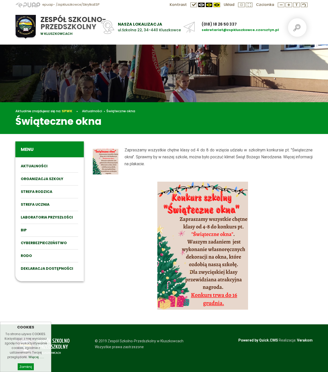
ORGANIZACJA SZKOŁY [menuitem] (42, 178)
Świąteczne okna (120, 111)
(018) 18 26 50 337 (219, 24)
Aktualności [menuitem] (34, 166)
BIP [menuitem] (24, 230)
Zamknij (25, 367)
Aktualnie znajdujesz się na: (43, 111)
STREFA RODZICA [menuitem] (36, 191)
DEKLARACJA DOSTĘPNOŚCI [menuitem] (47, 268)
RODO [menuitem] (26, 255)
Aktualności (92, 111)
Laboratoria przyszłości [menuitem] (47, 217)
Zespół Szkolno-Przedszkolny (73, 23)
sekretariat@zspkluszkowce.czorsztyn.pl (240, 29)
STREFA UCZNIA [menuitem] (35, 204)
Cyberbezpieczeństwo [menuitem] (44, 242)
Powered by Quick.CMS (258, 340)
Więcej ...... (36, 357)
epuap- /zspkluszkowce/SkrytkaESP (70, 4)
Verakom (305, 340)
